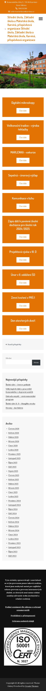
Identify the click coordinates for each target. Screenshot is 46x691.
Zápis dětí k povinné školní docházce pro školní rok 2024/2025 (23, 225)
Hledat (9, 358)
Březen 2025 (13, 488)
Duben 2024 (13, 526)
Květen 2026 (13, 433)
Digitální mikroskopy (23, 102)
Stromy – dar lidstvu (14, 408)
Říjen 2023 (12, 551)
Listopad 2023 (14, 547)
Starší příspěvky (14, 344)
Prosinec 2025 (14, 454)
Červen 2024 (13, 517)
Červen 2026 (13, 428)
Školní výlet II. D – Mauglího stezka (20, 403)
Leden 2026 (13, 450)
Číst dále (23, 111)
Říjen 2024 (12, 509)
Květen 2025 (13, 479)
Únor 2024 (13, 534)
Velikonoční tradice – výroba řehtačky (23, 127)
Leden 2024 (13, 539)
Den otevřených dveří (23, 320)
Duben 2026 (13, 437)
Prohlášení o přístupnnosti (23, 615)
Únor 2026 (13, 445)
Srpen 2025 (13, 471)
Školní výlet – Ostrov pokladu (18, 384)
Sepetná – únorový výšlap (23, 175)
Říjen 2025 (12, 462)
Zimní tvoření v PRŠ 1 (23, 297)
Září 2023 (12, 556)
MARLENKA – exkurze (23, 152)
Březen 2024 (13, 530)
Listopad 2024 (14, 505)
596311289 (22, 8)
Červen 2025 (13, 475)
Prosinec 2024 (14, 501)
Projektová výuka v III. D (23, 252)
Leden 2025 (13, 496)
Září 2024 (12, 513)
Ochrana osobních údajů (23, 621)
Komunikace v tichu (23, 198)
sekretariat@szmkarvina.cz (22, 11)
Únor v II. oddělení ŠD (23, 274)
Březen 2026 (13, 441)
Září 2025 (12, 467)
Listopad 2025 (14, 458)
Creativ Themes (31, 686)
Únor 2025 (12, 492)
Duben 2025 (13, 484)
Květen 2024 (13, 522)
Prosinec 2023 (14, 543)
